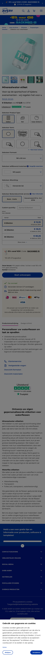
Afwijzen (8, 652)
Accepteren (36, 652)
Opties (5, 647)
